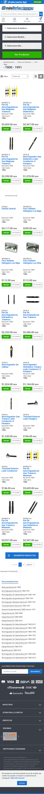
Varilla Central (9, 208)
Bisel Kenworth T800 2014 (11, 650)
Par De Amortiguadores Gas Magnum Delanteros (31, 108)
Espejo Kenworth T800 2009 (12, 617)
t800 (5, 64)
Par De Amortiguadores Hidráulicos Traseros (10, 316)
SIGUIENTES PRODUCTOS (25, 555)
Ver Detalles (16, 129)
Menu (3, 21)
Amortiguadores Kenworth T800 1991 (16, 591)
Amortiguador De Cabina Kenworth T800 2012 (19, 658)
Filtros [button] (6, 76)
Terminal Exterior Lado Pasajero (31, 417)
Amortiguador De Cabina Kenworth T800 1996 (19, 632)
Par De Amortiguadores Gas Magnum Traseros (10, 108)
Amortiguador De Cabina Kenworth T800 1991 (19, 595)
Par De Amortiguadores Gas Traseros (31, 314)
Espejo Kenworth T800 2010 (12, 621)
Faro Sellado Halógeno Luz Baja (32, 209)
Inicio (14, 21)
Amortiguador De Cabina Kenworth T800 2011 (19, 624)
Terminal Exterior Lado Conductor (10, 469)
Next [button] (18, 736)
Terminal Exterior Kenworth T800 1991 (16, 606)
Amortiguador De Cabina (10, 365)
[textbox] (22, 14)
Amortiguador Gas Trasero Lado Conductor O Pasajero (11, 420)
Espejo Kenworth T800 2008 (12, 613)
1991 (35, 62)
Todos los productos (24, 62)
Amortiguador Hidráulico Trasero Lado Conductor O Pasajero (32, 368)
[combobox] (22, 28)
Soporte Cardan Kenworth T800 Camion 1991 (18, 609)
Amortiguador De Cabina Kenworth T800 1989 (19, 628)
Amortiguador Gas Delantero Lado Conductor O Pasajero (32, 160)
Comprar (6, 129)
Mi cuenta (27, 21)
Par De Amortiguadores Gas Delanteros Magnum (31, 524)
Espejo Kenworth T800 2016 (12, 647)
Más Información (18, 778)
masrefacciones (9, 62)
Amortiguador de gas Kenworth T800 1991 (17, 598)
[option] (10, 736)
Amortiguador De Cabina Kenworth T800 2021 (19, 643)
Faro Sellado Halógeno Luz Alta (32, 261)
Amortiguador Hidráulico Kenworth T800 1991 (19, 602)
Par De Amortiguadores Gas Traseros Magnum (31, 472)
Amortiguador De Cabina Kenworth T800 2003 (19, 654)
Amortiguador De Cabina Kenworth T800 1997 (19, 635)
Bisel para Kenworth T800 (11, 587)
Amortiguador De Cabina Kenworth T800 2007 (19, 639)
